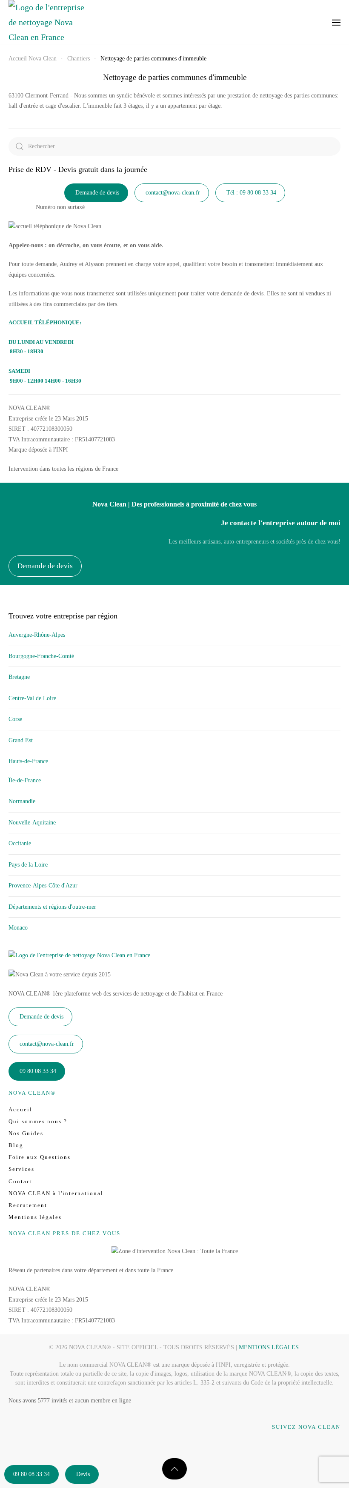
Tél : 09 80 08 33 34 (251, 192)
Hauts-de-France (28, 761)
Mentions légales (35, 1217)
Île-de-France (25, 780)
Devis (83, 1474)
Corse (15, 719)
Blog (16, 1145)
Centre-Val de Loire (32, 698)
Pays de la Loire (28, 864)
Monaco (18, 927)
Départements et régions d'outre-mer (52, 907)
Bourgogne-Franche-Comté (41, 656)
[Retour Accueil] (47, 22)
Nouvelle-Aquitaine (32, 822)
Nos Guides (26, 1133)
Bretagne (19, 677)
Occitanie (20, 843)
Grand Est (21, 740)
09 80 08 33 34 (31, 1474)
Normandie (22, 801)
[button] (336, 22)
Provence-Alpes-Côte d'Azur (43, 885)
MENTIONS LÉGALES (269, 1347)
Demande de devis (97, 192)
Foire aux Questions (40, 1157)
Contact (21, 1181)
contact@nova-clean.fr (173, 192)
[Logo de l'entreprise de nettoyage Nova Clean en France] (79, 955)
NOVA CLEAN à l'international (56, 1193)
